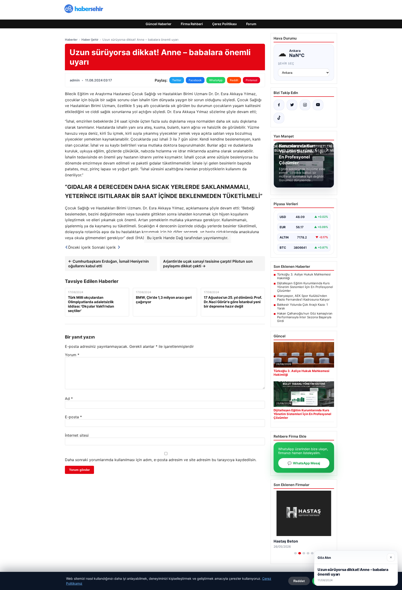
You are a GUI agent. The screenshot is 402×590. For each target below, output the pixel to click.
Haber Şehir (89, 39)
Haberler (71, 39)
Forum (251, 24)
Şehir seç (286, 63)
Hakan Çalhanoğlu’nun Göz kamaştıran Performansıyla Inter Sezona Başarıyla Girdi (304, 317)
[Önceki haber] (317, 150)
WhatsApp (215, 80)
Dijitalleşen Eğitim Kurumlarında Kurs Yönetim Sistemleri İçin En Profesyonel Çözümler (305, 286)
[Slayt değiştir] (295, 553)
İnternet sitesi (77, 435)
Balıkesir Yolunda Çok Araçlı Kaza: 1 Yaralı (302, 306)
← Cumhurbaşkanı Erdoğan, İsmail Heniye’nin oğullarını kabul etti (108, 263)
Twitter (176, 80)
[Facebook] (279, 105)
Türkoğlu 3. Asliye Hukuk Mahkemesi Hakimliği (304, 276)
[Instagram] (305, 105)
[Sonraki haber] (326, 150)
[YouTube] (318, 105)
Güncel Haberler (158, 24)
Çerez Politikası (224, 24)
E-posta (73, 417)
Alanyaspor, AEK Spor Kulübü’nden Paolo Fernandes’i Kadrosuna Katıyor (303, 297)
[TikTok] (279, 118)
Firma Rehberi (192, 24)
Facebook (195, 80)
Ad (69, 398)
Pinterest (251, 80)
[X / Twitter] (292, 105)
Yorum (72, 354)
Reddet (299, 581)
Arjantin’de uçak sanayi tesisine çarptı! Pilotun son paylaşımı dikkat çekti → (208, 263)
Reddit (234, 80)
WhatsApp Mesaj (304, 463)
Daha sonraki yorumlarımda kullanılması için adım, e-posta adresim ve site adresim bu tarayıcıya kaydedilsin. (160, 459)
